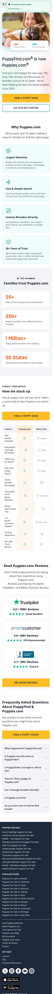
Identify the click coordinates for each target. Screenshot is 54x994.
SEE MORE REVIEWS (26, 682)
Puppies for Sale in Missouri (15, 888)
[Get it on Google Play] (26, 987)
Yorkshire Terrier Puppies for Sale (18, 835)
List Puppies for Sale (11, 929)
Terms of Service (10, 943)
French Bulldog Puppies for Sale (17, 832)
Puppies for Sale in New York (15, 915)
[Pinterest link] (31, 971)
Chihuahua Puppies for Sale (15, 855)
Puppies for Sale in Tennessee (16, 908)
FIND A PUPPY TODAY (26, 734)
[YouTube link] (25, 971)
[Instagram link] (11, 971)
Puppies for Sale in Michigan (15, 911)
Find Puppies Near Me (12, 923)
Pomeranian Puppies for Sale (15, 852)
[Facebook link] (18, 971)
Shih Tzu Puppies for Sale (14, 845)
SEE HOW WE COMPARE (25, 107)
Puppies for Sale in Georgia (15, 902)
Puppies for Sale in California (15, 882)
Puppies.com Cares (11, 939)
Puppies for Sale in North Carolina (18, 898)
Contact (5, 956)
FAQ (4, 959)
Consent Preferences (11, 963)
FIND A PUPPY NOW (26, 98)
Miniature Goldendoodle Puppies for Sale (21, 858)
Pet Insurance (8, 936)
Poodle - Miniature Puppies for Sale (18, 865)
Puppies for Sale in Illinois (14, 905)
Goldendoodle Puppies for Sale (16, 848)
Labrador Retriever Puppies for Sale (19, 862)
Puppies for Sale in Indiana (15, 892)
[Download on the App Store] (26, 980)
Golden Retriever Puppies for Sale (18, 868)
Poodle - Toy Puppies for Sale (15, 838)
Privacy (5, 946)
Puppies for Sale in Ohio (13, 895)
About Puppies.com (11, 926)
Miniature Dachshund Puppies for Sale (20, 842)
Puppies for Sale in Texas (14, 885)
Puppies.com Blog (10, 933)
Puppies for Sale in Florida (14, 878)
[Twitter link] (5, 971)
